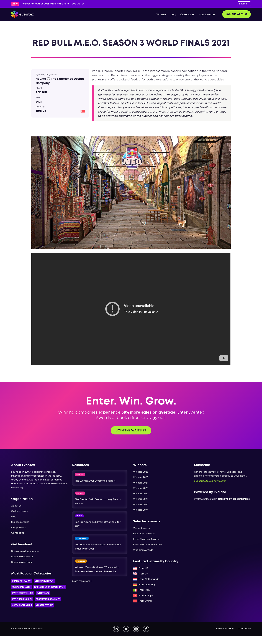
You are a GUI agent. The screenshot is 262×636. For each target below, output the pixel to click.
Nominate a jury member (25, 551)
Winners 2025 (140, 477)
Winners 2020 (140, 505)
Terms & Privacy (225, 629)
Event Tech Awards (144, 534)
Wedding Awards (143, 550)
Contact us (17, 533)
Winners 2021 (140, 499)
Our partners (18, 528)
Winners (161, 14)
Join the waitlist (236, 14)
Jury (173, 14)
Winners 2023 (140, 488)
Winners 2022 (140, 494)
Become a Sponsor (22, 557)
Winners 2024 (140, 483)
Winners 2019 (140, 510)
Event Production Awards (147, 545)
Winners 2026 (140, 472)
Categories (187, 14)
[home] (22, 14)
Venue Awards (141, 528)
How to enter (207, 14)
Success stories (20, 522)
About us (16, 506)
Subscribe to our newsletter (210, 481)
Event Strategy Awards (146, 539)
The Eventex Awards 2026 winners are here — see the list (52, 4)
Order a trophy (20, 511)
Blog (13, 517)
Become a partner (21, 562)
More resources (82, 581)
